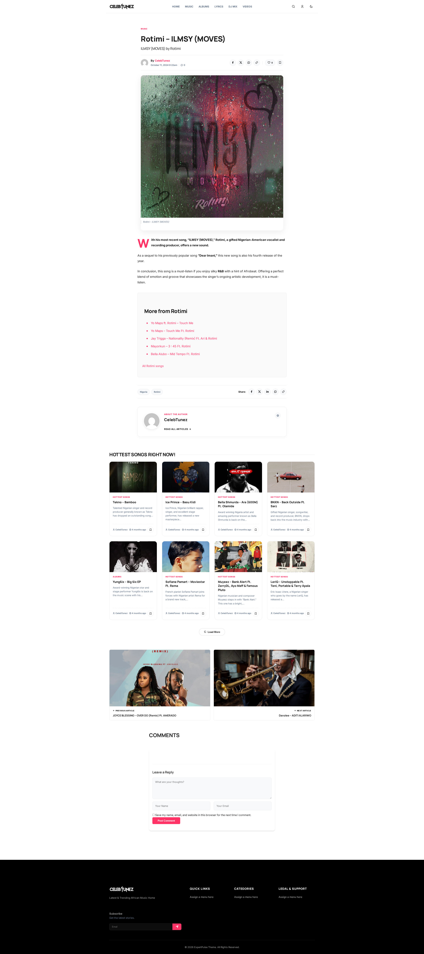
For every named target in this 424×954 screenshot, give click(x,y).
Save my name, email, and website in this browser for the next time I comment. (203, 815)
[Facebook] (233, 63)
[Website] (278, 415)
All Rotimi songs (153, 366)
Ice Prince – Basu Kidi (180, 502)
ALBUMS (117, 577)
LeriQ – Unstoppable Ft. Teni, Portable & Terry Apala (290, 584)
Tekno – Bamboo (124, 502)
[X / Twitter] (259, 392)
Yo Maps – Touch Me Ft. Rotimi (172, 331)
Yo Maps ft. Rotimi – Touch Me (172, 323)
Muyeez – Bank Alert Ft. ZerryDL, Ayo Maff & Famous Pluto (238, 586)
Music (144, 29)
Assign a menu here (201, 897)
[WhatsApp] (249, 63)
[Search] (293, 6)
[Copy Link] (257, 63)
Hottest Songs (121, 497)
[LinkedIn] (267, 392)
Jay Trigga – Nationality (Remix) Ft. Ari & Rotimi (184, 338)
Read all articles (176, 429)
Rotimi (157, 392)
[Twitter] (241, 63)
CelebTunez (162, 60)
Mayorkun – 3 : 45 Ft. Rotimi (170, 346)
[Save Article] (280, 63)
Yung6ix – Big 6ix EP (127, 582)
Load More (214, 632)
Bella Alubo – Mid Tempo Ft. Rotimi (175, 354)
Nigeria (143, 392)
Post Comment (166, 820)
